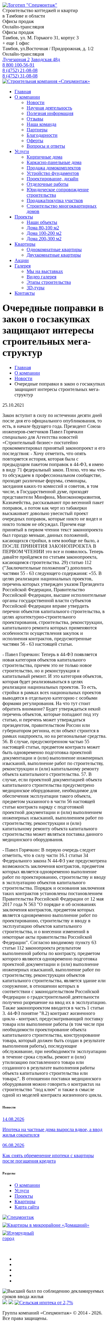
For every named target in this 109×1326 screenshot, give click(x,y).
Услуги (22, 1190)
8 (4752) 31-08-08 (20, 75)
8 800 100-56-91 (18, 64)
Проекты (24, 1196)
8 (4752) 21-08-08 (20, 70)
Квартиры (25, 1201)
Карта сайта (27, 1206)
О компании (27, 1185)
